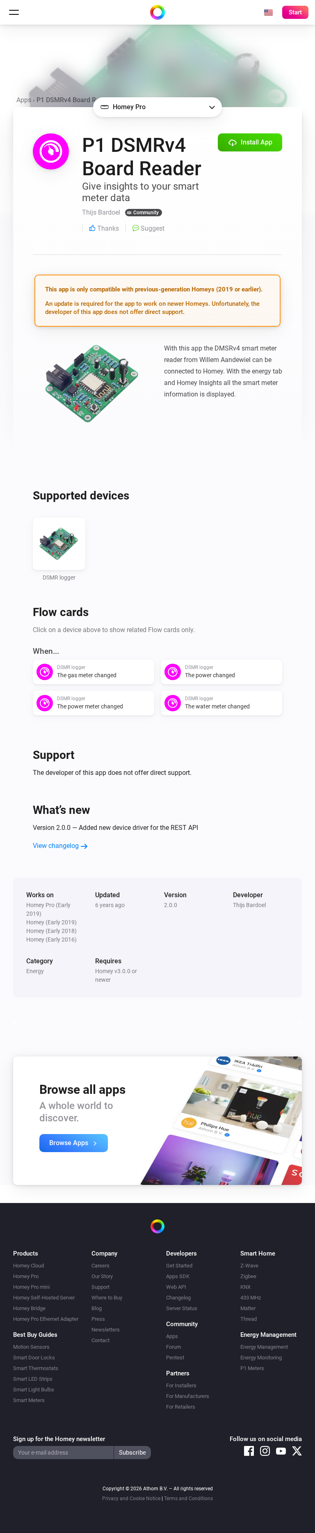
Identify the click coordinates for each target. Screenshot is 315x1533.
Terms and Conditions (188, 1498)
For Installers (181, 1385)
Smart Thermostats (35, 1368)
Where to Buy (106, 1298)
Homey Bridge (29, 1308)
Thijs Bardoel (249, 905)
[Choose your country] (268, 12)
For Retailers (180, 1407)
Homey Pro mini (31, 1287)
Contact (100, 1340)
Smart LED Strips (32, 1379)
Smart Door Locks (34, 1357)
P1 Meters (252, 1368)
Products (25, 1253)
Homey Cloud (28, 1266)
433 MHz (250, 1298)
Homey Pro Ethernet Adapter (45, 1319)
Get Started (179, 1266)
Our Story (102, 1276)
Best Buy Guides (35, 1334)
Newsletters (105, 1330)
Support (100, 1287)
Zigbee (248, 1276)
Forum (173, 1347)
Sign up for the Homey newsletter (59, 1439)
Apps (23, 100)
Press (98, 1319)
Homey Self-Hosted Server (44, 1298)
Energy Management (264, 1347)
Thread (248, 1319)
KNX (245, 1287)
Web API (176, 1287)
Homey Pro (26, 1276)
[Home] (157, 12)
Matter (248, 1308)
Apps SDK (177, 1276)
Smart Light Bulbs (33, 1389)
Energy (35, 971)
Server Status (181, 1308)
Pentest (175, 1357)
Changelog (178, 1298)
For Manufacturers (187, 1396)
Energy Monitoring (261, 1357)
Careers (100, 1266)
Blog (96, 1308)
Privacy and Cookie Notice (131, 1498)
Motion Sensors (31, 1347)
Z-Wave (249, 1266)
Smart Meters (29, 1400)
